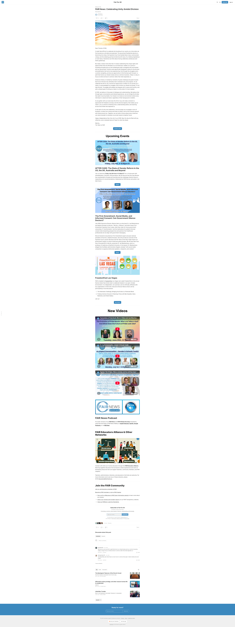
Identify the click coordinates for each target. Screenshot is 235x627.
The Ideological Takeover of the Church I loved (108, 573)
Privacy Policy (126, 518)
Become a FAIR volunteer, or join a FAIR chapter (108, 492)
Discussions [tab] (104, 569)
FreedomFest (108, 281)
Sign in (231, 2)
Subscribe (225, 2)
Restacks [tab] (103, 536)
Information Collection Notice (117, 518)
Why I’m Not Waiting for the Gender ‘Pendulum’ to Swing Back (108, 593)
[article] (117, 575)
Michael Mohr (101, 555)
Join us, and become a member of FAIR (106, 489)
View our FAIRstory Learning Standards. (108, 502)
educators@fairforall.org (105, 479)
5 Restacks (109, 523)
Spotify (131, 423)
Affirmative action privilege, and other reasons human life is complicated (111, 582)
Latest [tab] (100, 569)
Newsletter (98, 6)
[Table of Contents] (1, 313)
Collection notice (131, 618)
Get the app (123, 621)
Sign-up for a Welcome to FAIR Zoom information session (113, 495)
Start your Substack (114, 621)
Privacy (122, 618)
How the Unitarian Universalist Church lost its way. (106, 574)
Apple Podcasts (124, 423)
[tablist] (100, 536)
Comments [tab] (98, 536)
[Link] (93, 169)
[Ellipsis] (139, 547)
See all (97, 600)
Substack (111, 624)
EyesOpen (100, 547)
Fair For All (100, 14)
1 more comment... (99, 563)
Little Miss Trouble (100, 591)
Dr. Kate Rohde (103, 576)
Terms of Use (123, 517)
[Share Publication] (220, 2)
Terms (126, 618)
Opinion (97, 585)
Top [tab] (96, 569)
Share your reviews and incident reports (108, 499)
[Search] (217, 2)
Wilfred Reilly (103, 586)
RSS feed (106, 425)
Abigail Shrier (103, 594)
